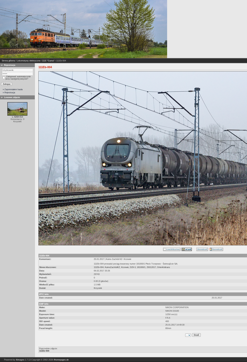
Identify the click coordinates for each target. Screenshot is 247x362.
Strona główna (8, 60)
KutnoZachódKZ (112, 267)
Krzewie (125, 267)
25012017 (151, 267)
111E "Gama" (48, 60)
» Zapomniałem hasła (13, 89)
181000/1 (141, 267)
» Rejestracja (9, 92)
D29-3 (133, 267)
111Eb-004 (99, 267)
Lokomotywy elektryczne (28, 60)
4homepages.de (61, 360)
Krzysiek (98, 288)
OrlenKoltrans (163, 267)
